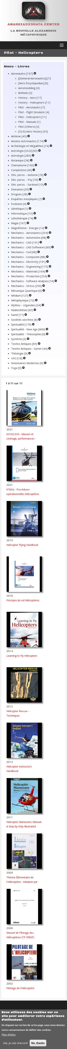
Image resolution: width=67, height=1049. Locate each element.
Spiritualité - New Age (28, 329)
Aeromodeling (28, 88)
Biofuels (25, 93)
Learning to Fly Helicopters (21, 655)
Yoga (16, 368)
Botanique (20, 160)
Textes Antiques (24, 343)
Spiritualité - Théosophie (28, 334)
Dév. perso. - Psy (24, 179)
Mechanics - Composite (28, 257)
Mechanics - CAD (25, 242)
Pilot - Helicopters (32, 117)
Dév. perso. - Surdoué (27, 184)
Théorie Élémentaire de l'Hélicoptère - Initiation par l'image (22, 882)
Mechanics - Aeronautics (29, 233)
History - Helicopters (34, 102)
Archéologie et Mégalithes (30, 146)
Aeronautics (22, 73)
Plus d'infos (9, 1034)
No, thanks (38, 1043)
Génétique (19, 208)
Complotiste (21, 170)
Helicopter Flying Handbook (22, 545)
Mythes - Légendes (26, 305)
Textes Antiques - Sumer (29, 348)
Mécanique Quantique (26, 290)
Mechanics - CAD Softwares (31, 247)
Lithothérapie (22, 218)
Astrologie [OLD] (24, 150)
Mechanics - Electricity (28, 261)
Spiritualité (21, 324)
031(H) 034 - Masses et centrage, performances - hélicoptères (21, 438)
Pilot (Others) (28, 126)
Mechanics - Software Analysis (32, 281)
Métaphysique (22, 300)
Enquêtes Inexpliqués (26, 199)
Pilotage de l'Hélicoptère (20, 988)
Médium (19, 295)
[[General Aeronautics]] (34, 78)
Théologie (19, 353)
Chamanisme (22, 165)
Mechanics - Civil (24, 252)
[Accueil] (33, 10)
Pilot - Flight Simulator (33, 112)
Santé (17, 315)
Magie (18, 223)
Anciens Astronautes (27, 141)
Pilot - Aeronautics (31, 107)
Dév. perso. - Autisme (27, 175)
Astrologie (21, 155)
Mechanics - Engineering (29, 266)
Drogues (19, 194)
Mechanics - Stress (26, 286)
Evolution (18, 204)
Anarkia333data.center (34, 24)
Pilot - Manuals (29, 122)
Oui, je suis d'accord (15, 1043)
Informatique (22, 213)
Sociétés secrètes (24, 319)
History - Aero (30, 97)
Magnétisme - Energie (27, 228)
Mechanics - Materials (28, 271)
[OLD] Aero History (33, 131)
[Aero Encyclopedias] (33, 83)
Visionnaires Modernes (27, 363)
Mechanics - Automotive (28, 237)
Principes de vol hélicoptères (22, 600)
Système (18, 339)
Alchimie (19, 136)
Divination (20, 189)
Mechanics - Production (29, 276)
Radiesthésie (22, 310)
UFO (16, 358)
